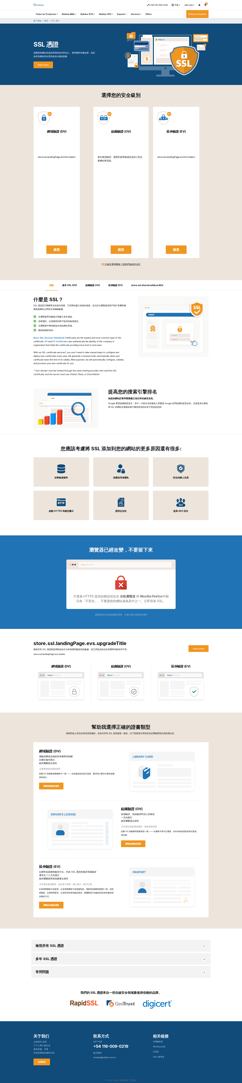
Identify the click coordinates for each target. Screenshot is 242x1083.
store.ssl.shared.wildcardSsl (147, 285)
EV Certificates (60, 341)
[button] (121, 946)
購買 (57, 249)
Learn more (198, 648)
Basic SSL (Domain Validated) (48, 337)
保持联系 (42, 1062)
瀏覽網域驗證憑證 (51, 786)
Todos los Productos (46, 14)
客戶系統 (37, 21)
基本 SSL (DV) (69, 285)
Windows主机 (159, 1046)
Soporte (121, 14)
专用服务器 (158, 1041)
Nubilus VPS (105, 14)
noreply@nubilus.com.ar (104, 1057)
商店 (46, 21)
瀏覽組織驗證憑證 (133, 843)
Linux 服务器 (158, 1056)
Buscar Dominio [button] (198, 14)
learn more (43, 65)
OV (46, 341)
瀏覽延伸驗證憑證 (51, 905)
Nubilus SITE (87, 14)
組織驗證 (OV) (92, 285)
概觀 (51, 285)
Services (135, 14)
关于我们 (133, 1080)
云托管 (156, 1051)
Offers (148, 14)
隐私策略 (124, 1080)
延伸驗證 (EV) (115, 285)
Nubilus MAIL (68, 14)
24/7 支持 (97, 1041)
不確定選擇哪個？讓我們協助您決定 (122, 264)
